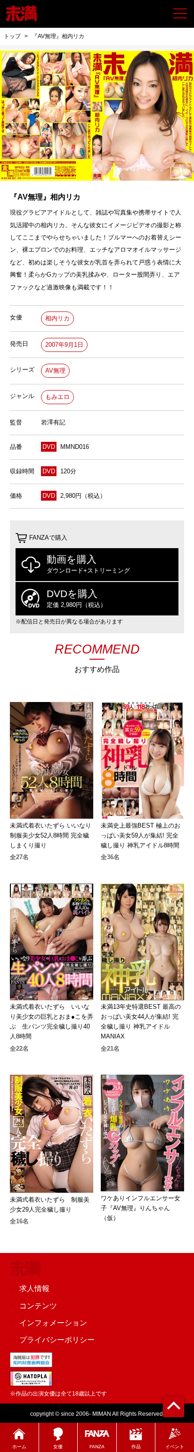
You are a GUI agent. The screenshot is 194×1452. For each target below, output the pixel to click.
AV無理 (55, 370)
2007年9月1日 (64, 344)
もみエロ (57, 396)
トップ (12, 36)
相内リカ (57, 318)
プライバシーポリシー (57, 1339)
